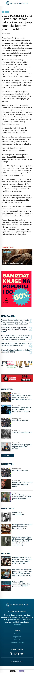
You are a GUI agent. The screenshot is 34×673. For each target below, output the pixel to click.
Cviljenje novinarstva (20, 420)
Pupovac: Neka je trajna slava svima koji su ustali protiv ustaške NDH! (21, 497)
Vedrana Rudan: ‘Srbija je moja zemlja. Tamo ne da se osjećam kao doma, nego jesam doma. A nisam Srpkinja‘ (15, 322)
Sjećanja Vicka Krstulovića (21, 432)
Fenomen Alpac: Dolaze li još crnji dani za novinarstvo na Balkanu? (21, 409)
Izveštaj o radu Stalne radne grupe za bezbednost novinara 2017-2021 (22, 527)
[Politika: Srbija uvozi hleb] (17, 257)
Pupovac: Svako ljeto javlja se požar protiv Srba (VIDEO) (21, 447)
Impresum (17, 637)
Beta (3, 12)
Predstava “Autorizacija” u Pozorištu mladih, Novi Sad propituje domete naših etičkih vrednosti (22, 560)
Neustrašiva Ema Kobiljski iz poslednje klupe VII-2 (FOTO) (15, 351)
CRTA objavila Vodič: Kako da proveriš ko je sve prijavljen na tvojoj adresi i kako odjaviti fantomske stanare (15, 337)
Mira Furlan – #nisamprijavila (18, 513)
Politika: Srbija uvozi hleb (13, 263)
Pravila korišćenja (17, 642)
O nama (17, 634)
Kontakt (17, 639)
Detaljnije (17, 624)
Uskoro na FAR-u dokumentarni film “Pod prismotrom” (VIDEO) (21, 584)
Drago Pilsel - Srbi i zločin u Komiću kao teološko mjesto (22, 484)
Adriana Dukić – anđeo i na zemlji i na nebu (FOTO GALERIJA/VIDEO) (15, 344)
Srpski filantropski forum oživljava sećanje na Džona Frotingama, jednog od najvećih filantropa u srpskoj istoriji (22, 541)
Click (21, 671)
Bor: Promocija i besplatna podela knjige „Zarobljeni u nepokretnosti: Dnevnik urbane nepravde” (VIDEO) (22, 572)
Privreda (7, 12)
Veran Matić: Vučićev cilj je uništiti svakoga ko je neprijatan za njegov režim (14, 330)
